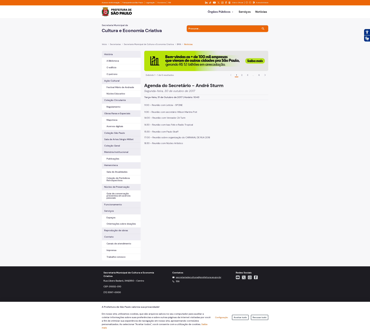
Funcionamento (113, 204)
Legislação (150, 2)
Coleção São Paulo (114, 132)
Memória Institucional (116, 152)
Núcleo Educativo (116, 93)
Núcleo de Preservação (117, 186)
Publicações (113, 158)
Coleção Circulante (115, 100)
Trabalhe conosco (116, 256)
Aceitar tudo (240, 317)
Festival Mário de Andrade (120, 87)
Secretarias (115, 44)
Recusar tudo (260, 317)
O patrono (112, 74)
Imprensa (111, 250)
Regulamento (113, 106)
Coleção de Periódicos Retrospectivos (118, 179)
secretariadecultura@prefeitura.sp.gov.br (198, 277)
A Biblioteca (113, 60)
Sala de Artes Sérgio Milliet (119, 139)
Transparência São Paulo (132, 2)
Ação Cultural (112, 80)
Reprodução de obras (116, 230)
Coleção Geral (112, 145)
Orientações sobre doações (121, 223)
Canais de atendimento (119, 243)
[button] (265, 75)
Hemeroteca (111, 165)
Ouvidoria (161, 2)
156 (169, 2)
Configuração (221, 317)
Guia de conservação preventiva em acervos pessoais (119, 195)
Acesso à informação (111, 2)
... (253, 75)
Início (104, 44)
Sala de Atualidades (117, 171)
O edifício (111, 67)
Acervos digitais (115, 126)
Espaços (111, 217)
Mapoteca (112, 120)
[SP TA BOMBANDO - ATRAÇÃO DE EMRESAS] (206, 60)
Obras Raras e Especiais (117, 113)
